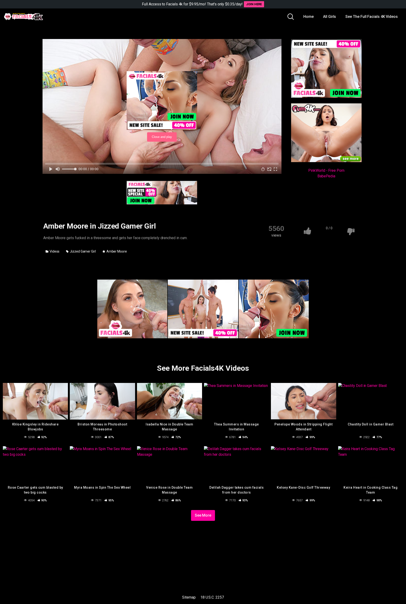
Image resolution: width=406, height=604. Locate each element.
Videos (54, 251)
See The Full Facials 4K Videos (371, 16)
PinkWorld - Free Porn (326, 170)
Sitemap (188, 597)
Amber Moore (116, 251)
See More (203, 515)
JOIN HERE (254, 4)
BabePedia (326, 176)
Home (308, 16)
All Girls (329, 16)
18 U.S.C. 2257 (212, 597)
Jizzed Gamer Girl (82, 251)
